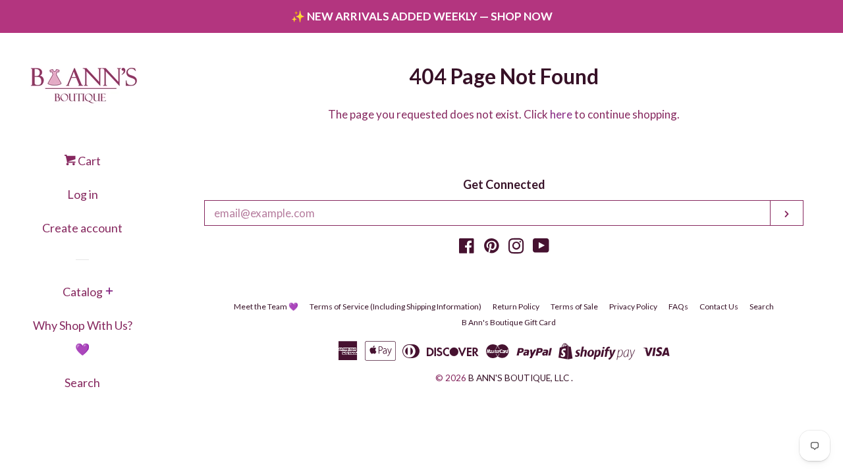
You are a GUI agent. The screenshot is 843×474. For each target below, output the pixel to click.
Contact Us (718, 306)
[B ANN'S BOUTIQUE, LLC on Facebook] (466, 248)
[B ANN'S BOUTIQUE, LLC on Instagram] (516, 248)
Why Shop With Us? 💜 (82, 337)
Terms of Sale (574, 306)
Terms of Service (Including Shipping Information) (395, 306)
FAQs (678, 306)
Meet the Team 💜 (266, 306)
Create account (82, 228)
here (561, 114)
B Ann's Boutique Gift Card (509, 322)
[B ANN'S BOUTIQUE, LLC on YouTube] (541, 248)
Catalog (83, 291)
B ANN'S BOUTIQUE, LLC (518, 378)
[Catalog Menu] (109, 292)
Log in (82, 194)
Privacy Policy (633, 306)
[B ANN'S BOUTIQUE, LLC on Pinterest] (491, 248)
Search (82, 382)
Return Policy (516, 306)
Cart (88, 160)
